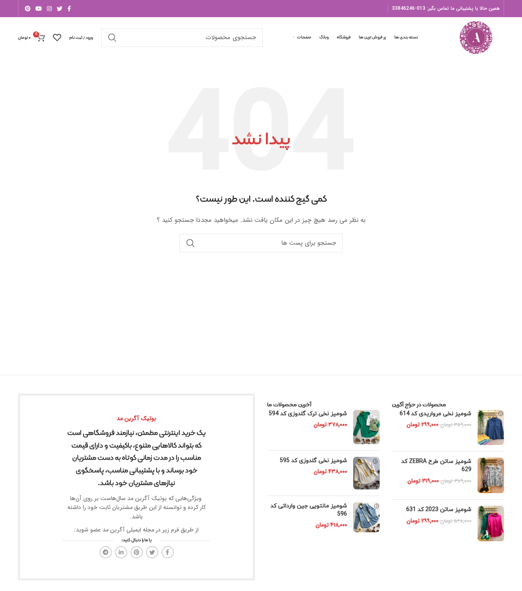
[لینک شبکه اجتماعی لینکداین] (121, 552)
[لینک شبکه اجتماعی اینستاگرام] (49, 8)
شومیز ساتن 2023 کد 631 (438, 510)
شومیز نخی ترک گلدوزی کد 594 (308, 414)
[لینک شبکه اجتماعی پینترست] (27, 8)
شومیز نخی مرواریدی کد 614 (435, 414)
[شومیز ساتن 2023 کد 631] (491, 523)
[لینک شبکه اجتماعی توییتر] (59, 8)
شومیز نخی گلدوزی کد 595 (313, 461)
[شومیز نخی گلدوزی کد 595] (366, 473)
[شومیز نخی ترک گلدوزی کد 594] (366, 427)
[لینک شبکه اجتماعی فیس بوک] (69, 8)
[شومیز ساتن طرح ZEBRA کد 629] (491, 475)
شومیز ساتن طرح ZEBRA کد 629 (436, 466)
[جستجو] (112, 37)
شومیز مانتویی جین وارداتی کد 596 (308, 510)
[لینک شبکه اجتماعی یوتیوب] (38, 8)
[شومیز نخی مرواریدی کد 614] (491, 427)
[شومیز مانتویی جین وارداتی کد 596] (366, 517)
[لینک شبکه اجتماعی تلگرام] (106, 552)
